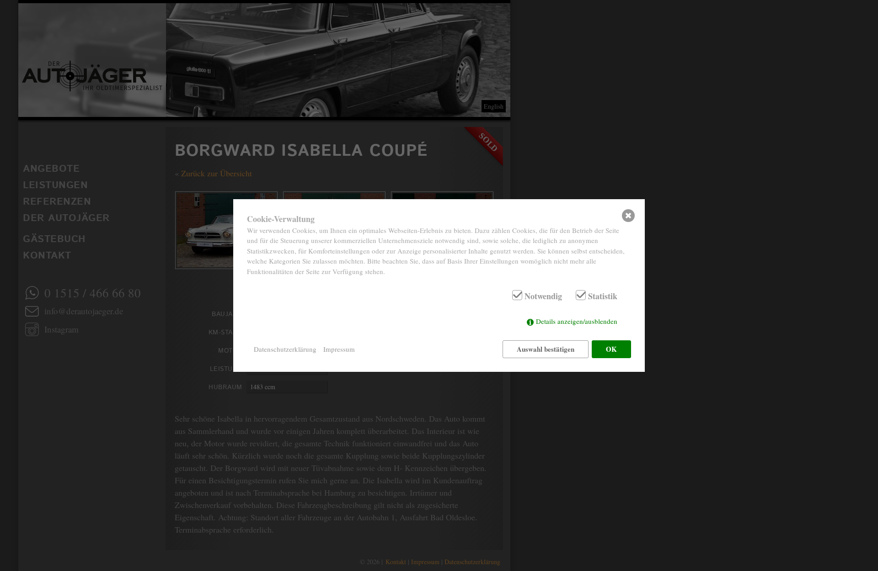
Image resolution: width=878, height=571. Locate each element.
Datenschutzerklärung (285, 349)
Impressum (339, 349)
